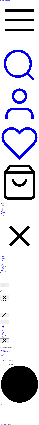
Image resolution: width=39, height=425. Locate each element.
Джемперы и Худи (4, 262)
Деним (3, 263)
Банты (2, 260)
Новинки (2, 211)
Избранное (2, 270)
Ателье (2, 213)
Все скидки (3, 214)
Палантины (3, 259)
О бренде (2, 265)
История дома (3, 212)
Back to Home (1, 276)
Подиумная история (4, 266)
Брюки (3, 207)
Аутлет (3, 268)
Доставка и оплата (3, 350)
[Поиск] (19, 84)
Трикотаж (3, 209)
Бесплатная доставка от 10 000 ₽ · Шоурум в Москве (5, 0)
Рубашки (3, 205)
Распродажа (2, 267)
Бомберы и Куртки (4, 258)
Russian (1, 404)
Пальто (3, 257)
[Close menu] (4, 285)
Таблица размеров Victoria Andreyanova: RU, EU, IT (6, 351)
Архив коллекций (3, 354)
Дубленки (3, 204)
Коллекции (3, 256)
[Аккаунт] (19, 123)
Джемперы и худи (4, 208)
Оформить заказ (5, 424)
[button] (19, 384)
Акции (3, 215)
